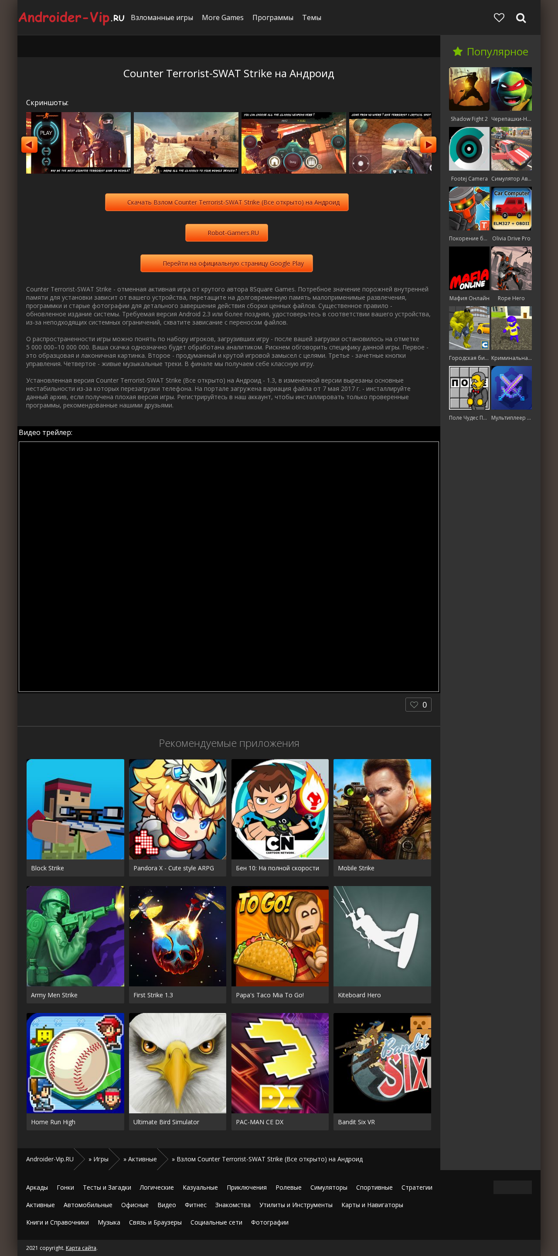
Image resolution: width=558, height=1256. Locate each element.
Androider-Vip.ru (71, 17)
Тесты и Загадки (107, 1187)
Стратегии (416, 1187)
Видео (166, 1205)
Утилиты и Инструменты (296, 1205)
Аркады (37, 1187)
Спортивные (374, 1187)
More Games (223, 17)
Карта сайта (81, 1248)
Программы (272, 17)
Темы (311, 17)
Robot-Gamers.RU (233, 233)
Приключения (247, 1187)
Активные (40, 1205)
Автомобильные (88, 1205)
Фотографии (270, 1222)
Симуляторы (328, 1187)
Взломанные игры (162, 17)
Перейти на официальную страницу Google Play (233, 263)
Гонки (65, 1187)
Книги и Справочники (57, 1222)
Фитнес (196, 1205)
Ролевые (289, 1187)
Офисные (135, 1205)
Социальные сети (216, 1222)
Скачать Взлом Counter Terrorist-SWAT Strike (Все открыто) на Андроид (233, 202)
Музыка (109, 1222)
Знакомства (233, 1205)
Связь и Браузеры (155, 1222)
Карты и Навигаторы (372, 1205)
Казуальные (200, 1187)
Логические (157, 1187)
